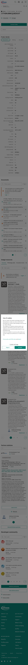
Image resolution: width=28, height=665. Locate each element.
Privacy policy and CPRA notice (9, 339)
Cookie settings (14, 344)
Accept (20, 347)
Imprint (19, 339)
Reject (8, 347)
